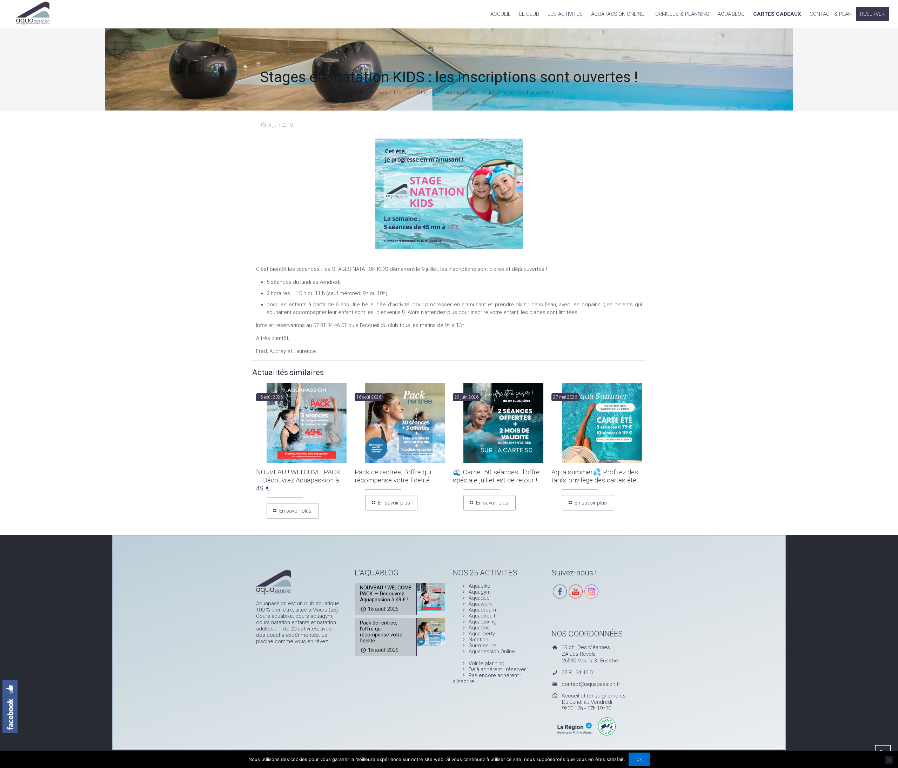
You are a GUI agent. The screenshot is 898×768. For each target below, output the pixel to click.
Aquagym (480, 592)
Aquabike (479, 586)
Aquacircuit (482, 616)
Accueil (353, 92)
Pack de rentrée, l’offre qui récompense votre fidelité (393, 476)
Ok (639, 759)
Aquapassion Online (492, 651)
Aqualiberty (482, 633)
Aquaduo (479, 598)
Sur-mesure (482, 645)
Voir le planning (486, 663)
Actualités (389, 92)
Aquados (479, 628)
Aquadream (482, 610)
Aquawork (480, 604)
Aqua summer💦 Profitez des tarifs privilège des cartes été (594, 476)
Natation (478, 639)
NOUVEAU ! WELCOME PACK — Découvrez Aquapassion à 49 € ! (298, 480)
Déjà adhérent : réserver (497, 669)
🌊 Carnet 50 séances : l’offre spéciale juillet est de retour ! (496, 476)
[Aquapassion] (32, 12)
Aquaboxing (482, 622)
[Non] (889, 760)
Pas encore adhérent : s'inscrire (487, 678)
